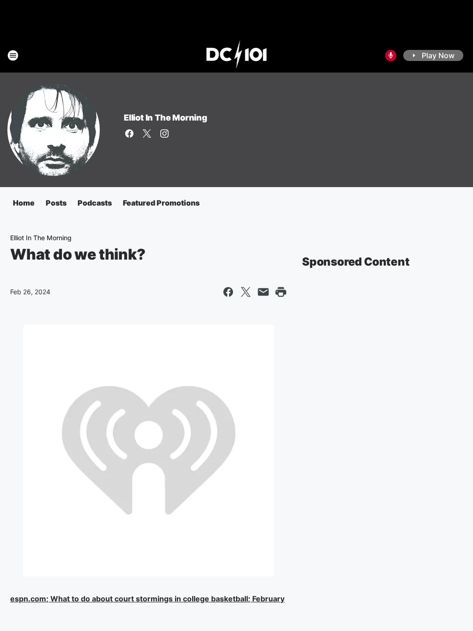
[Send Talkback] (390, 55)
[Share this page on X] (245, 291)
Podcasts (95, 202)
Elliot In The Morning (165, 117)
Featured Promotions (161, 202)
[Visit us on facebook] (129, 133)
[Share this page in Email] (263, 291)
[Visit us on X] (146, 133)
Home (24, 202)
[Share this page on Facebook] (228, 291)
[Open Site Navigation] (12, 55)
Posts (56, 202)
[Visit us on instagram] (164, 133)
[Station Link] (236, 55)
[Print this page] (280, 291)
